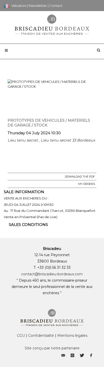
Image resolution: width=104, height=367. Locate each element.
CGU (21, 335)
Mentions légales (72, 335)
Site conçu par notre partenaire (52, 348)
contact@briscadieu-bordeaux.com (52, 274)
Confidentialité (41, 335)
